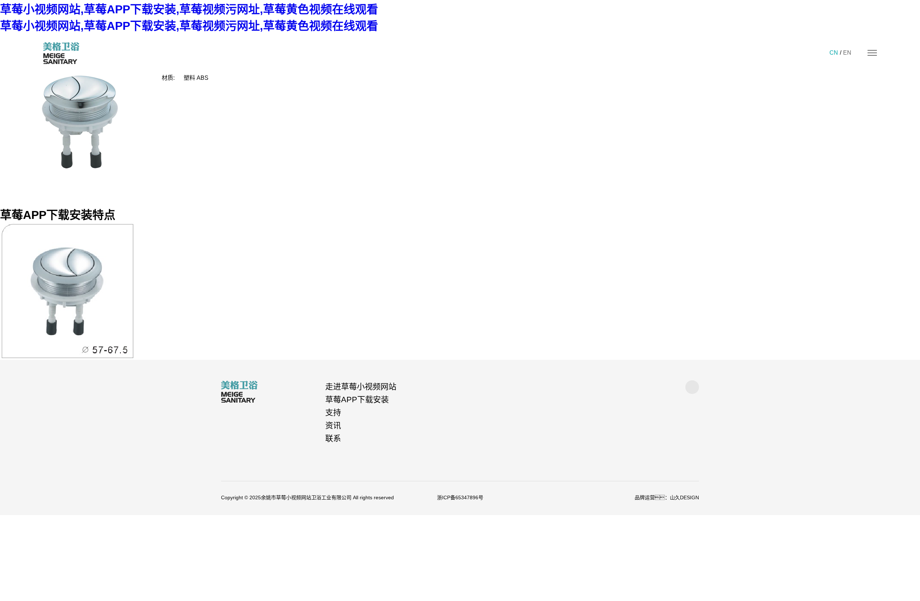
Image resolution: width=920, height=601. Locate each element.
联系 (333, 438)
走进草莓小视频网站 (360, 386)
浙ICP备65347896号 (460, 497)
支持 (333, 412)
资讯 (333, 425)
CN (833, 53)
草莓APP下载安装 (357, 399)
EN (847, 53)
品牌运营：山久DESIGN (667, 497)
